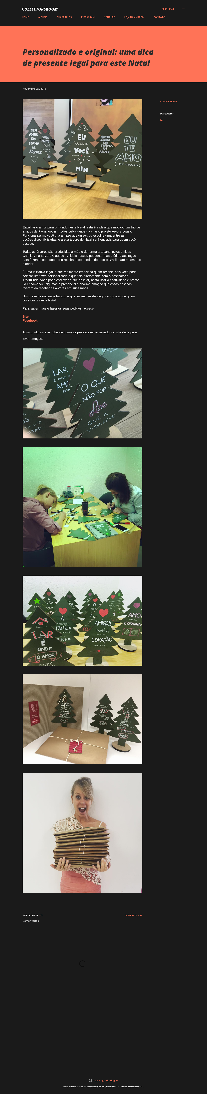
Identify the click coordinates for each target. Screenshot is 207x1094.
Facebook (30, 320)
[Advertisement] (77, 1029)
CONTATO (159, 17)
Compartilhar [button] (169, 101)
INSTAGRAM (88, 17)
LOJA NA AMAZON (134, 17)
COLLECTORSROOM (40, 9)
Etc (161, 120)
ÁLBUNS (42, 17)
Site (26, 316)
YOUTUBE (109, 17)
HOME (25, 17)
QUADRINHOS (64, 17)
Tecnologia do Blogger (105, 1080)
